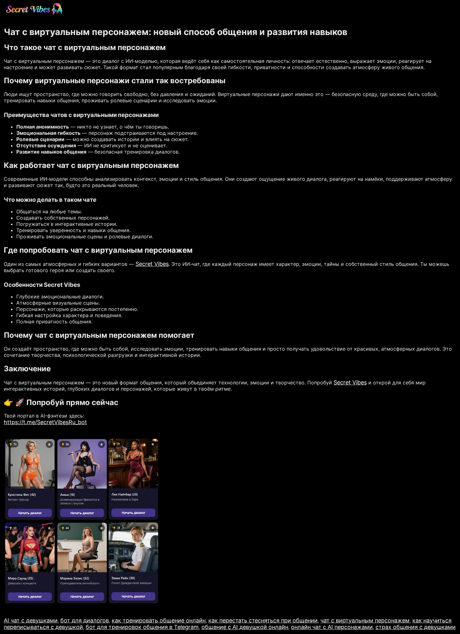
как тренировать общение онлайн (159, 620)
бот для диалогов (84, 620)
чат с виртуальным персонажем (365, 620)
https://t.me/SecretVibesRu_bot (45, 422)
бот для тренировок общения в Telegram (142, 627)
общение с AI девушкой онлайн (245, 627)
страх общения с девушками (416, 627)
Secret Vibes (152, 264)
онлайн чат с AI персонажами (332, 627)
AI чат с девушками (31, 620)
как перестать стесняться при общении (263, 620)
